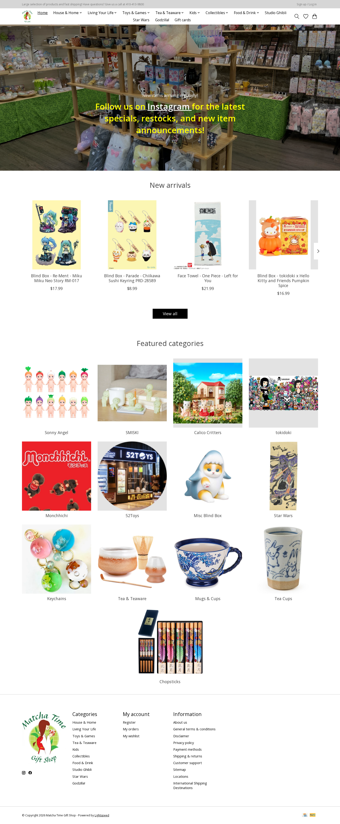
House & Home (84, 722)
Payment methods (187, 749)
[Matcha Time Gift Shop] (27, 16)
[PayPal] (313, 815)
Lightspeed (102, 815)
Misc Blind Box (208, 515)
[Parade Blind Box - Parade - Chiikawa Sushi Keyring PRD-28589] (132, 234)
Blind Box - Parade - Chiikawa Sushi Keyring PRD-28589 (132, 278)
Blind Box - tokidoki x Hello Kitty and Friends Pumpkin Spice (283, 280)
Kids (75, 749)
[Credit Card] (305, 815)
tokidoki (283, 432)
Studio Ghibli (275, 12)
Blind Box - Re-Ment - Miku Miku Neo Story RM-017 (56, 278)
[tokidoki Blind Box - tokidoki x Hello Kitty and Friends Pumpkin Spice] (283, 234)
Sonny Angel (56, 432)
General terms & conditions (194, 729)
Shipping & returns (187, 756)
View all (170, 313)
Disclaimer (181, 736)
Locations (180, 776)
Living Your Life (84, 729)
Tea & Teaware (132, 598)
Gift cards (183, 20)
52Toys (132, 515)
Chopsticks (170, 681)
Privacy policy (183, 742)
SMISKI (132, 432)
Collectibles (81, 756)
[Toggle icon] (297, 16)
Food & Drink (82, 762)
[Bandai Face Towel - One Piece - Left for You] (207, 234)
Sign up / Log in (307, 4)
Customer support (187, 762)
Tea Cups (283, 598)
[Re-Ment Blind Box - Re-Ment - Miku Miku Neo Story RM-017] (56, 234)
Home (42, 12)
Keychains (56, 598)
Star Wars (141, 20)
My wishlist (131, 736)
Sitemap (179, 769)
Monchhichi (57, 515)
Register (129, 722)
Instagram (170, 106)
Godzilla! (162, 20)
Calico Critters (207, 432)
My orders (131, 729)
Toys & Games (83, 736)
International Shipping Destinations (190, 785)
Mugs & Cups (207, 598)
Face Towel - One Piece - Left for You (208, 278)
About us (180, 722)
